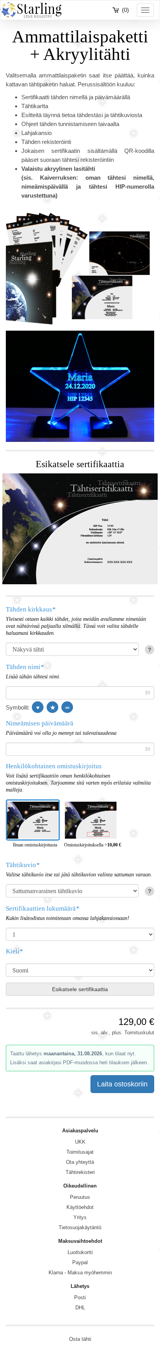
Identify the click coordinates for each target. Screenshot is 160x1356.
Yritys (80, 1217)
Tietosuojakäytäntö (80, 1227)
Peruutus (80, 1197)
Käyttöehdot (80, 1207)
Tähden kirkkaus (31, 609)
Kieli (14, 951)
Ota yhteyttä (80, 1162)
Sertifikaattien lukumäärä (42, 908)
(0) (125, 10)
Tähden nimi (25, 667)
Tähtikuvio (23, 865)
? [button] (149, 649)
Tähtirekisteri (80, 1172)
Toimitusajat (80, 1152)
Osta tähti (80, 1339)
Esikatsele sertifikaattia (80, 989)
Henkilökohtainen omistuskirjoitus (54, 766)
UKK (80, 1142)
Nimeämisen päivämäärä (39, 723)
